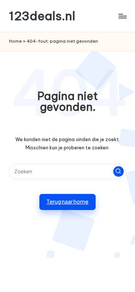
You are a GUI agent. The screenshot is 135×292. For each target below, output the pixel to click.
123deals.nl (42, 15)
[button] (118, 171)
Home (15, 41)
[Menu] (122, 16)
